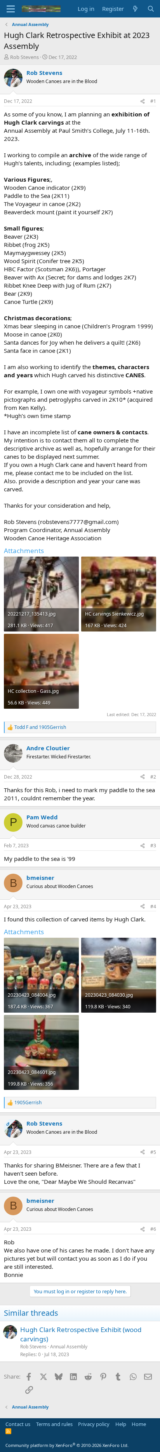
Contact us (17, 1424)
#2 (153, 777)
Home (139, 1424)
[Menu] (11, 9)
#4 (153, 906)
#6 (153, 1229)
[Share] (142, 101)
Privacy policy (94, 1424)
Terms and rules (54, 1424)
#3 (153, 845)
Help (120, 1424)
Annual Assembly (68, 1346)
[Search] (150, 9)
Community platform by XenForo (67, 1445)
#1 (153, 101)
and (40, 727)
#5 (153, 1152)
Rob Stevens (24, 57)
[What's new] (135, 9)
